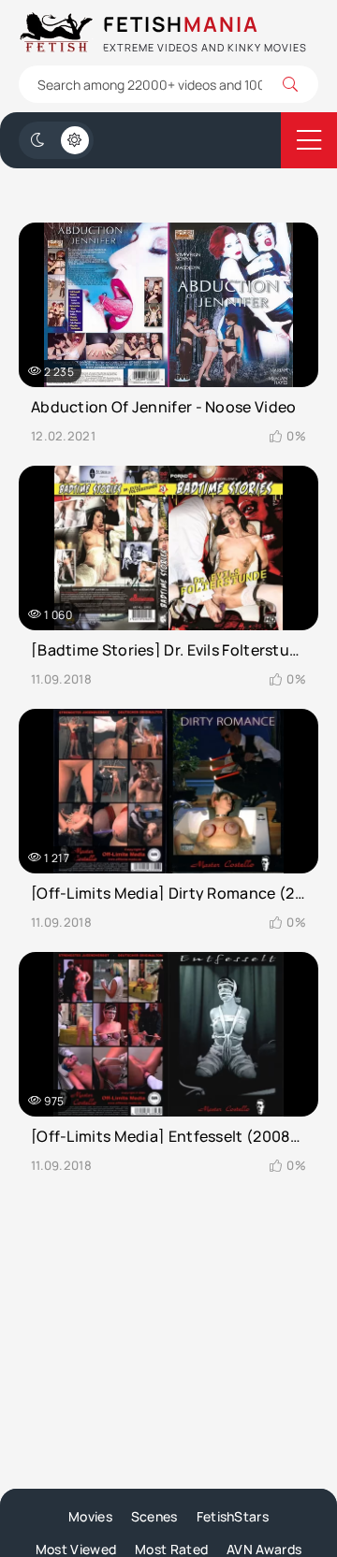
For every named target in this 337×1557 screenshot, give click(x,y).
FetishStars (233, 1516)
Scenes (154, 1516)
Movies (90, 1516)
